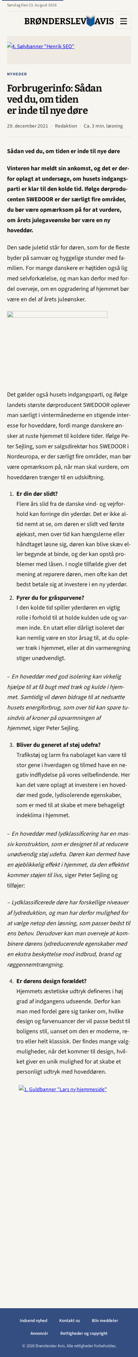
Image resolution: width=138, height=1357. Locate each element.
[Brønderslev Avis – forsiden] (69, 21)
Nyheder (17, 74)
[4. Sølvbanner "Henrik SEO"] (69, 50)
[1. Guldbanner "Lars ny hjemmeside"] (69, 1186)
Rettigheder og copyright (84, 1333)
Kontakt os (69, 1321)
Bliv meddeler (105, 1321)
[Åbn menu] (123, 21)
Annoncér (39, 1333)
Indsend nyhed (33, 1321)
